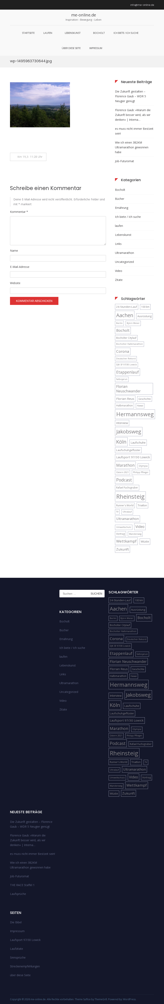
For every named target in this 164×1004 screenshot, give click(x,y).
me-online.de (83, 15)
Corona (122, 351)
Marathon (125, 465)
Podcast (124, 480)
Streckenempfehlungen (25, 966)
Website (15, 283)
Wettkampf (126, 541)
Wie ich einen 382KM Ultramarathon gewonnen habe (131, 147)
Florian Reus (125, 399)
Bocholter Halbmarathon (129, 344)
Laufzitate (16, 949)
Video (118, 271)
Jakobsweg (128, 431)
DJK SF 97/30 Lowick (126, 364)
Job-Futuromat (124, 161)
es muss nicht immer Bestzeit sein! (134, 131)
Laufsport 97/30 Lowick (133, 457)
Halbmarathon (124, 405)
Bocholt (99, 33)
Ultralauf (127, 511)
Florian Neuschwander (128, 388)
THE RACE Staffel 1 (22, 885)
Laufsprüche (18, 894)
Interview (122, 423)
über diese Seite (71, 48)
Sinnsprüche (18, 957)
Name (14, 250)
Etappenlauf (127, 372)
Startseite (28, 33)
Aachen (124, 315)
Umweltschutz (123, 527)
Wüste (145, 541)
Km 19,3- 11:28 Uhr (30, 157)
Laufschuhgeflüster (128, 450)
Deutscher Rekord (126, 358)
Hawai (140, 405)
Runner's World (125, 505)
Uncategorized (124, 262)
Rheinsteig (130, 496)
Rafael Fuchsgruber (127, 487)
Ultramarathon (124, 253)
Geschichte (144, 399)
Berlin (119, 323)
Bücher (119, 199)
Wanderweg (135, 534)
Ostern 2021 (122, 472)
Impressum (95, 48)
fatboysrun (121, 379)
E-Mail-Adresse (19, 267)
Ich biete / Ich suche (126, 33)
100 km (145, 307)
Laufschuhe (138, 442)
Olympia (143, 465)
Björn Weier (133, 323)
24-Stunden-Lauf (126, 307)
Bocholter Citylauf (126, 338)
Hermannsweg (135, 414)
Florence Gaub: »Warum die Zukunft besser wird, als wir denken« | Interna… (133, 115)
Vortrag (120, 534)
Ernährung (121, 208)
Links (118, 244)
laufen (47, 33)
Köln (121, 441)
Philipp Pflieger (141, 472)
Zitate (119, 280)
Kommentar (19, 212)
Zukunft (122, 549)
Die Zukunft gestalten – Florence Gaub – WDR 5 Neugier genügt (130, 96)
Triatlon (142, 505)
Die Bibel (16, 922)
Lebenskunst (73, 33)
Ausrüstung (144, 316)
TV (117, 511)
